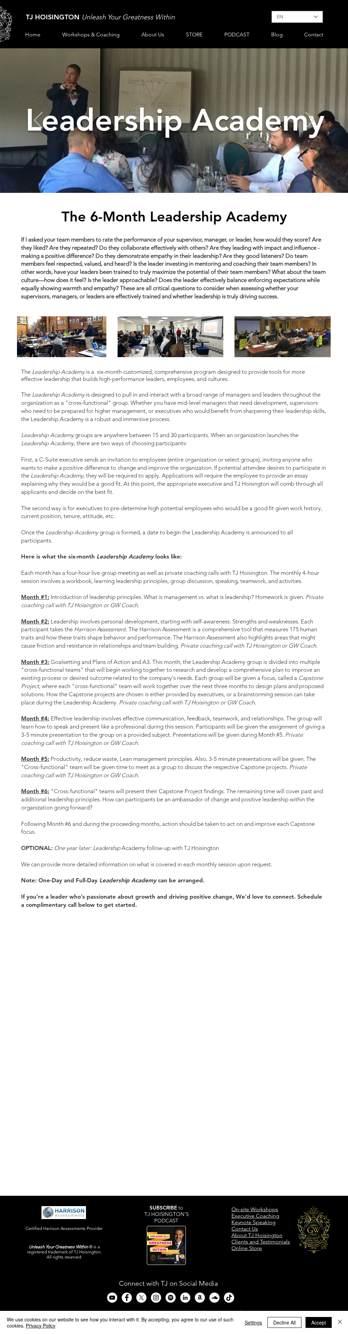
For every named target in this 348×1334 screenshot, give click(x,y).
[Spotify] (171, 1298)
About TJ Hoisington (256, 1235)
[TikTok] (229, 1298)
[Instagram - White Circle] (156, 1298)
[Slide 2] (174, 176)
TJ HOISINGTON (54, 17)
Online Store (246, 1248)
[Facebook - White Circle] (127, 1298)
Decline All (284, 1322)
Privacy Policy (40, 1325)
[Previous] (38, 121)
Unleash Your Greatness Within (128, 17)
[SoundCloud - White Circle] (214, 1298)
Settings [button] (253, 1322)
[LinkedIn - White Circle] (185, 1298)
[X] (141, 1298)
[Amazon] (200, 1298)
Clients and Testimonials (260, 1241)
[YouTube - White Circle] (112, 1298)
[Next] (310, 121)
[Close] (340, 1322)
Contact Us (244, 1228)
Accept (318, 1322)
